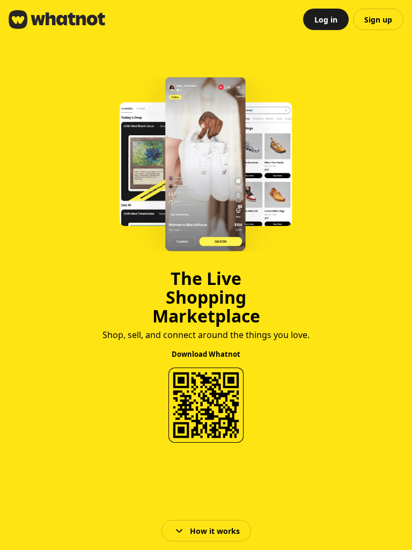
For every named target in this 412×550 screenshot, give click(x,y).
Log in (325, 19)
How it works (215, 531)
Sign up (378, 19)
